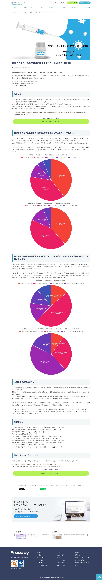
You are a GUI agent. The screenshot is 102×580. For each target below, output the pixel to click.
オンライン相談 (61, 565)
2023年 (47, 485)
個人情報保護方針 (79, 560)
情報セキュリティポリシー (82, 557)
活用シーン (42, 557)
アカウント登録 (61, 560)
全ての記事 (24, 12)
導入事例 (51, 7)
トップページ (15, 12)
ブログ (58, 552)
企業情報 (77, 555)
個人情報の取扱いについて (82, 562)
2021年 (58, 485)
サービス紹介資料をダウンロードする (27, 516)
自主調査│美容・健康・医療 (20, 68)
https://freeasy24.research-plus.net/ (39, 466)
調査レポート (31, 68)
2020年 (63, 485)
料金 (42, 7)
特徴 (40, 552)
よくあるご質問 (86, 7)
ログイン (56, 2)
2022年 (53, 485)
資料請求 (59, 557)
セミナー (41, 562)
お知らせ (77, 552)
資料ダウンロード (72, 2)
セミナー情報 (61, 7)
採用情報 (77, 565)
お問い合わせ (63, 2)
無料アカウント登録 (84, 2)
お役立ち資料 (60, 555)
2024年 (42, 485)
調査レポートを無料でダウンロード (51, 121)
